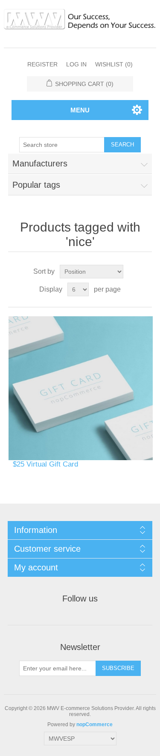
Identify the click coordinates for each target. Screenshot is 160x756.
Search (122, 144)
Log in (76, 64)
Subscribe (118, 668)
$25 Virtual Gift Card (45, 464)
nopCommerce (94, 724)
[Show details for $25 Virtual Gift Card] (81, 388)
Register (42, 64)
